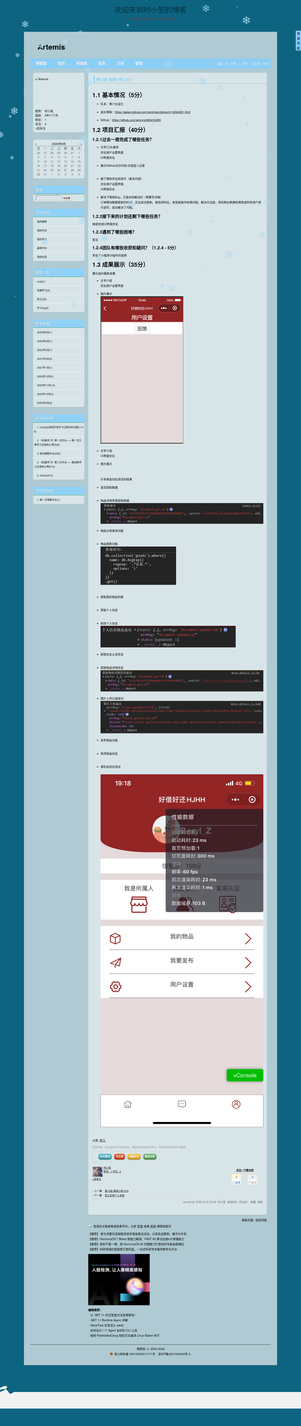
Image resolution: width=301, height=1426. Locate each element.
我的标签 (42, 257)
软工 (102, 1140)
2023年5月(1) (44, 341)
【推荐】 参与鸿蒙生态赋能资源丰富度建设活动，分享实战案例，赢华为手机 (137, 1234)
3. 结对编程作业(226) (48, 453)
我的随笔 (42, 221)
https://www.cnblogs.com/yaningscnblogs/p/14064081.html (152, 112)
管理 (139, 64)
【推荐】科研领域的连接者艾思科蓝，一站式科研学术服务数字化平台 (132, 1249)
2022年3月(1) (44, 350)
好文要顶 (105, 1156)
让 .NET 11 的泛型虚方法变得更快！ (113, 1315)
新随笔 (81, 64)
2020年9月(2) (44, 402)
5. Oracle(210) (45, 475)
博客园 (41, 64)
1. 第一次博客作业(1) (48, 499)
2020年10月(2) (45, 394)
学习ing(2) (43, 308)
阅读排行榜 (44, 418)
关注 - (117, 1171)
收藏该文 (134, 1156)
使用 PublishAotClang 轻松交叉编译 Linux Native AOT (125, 1335)
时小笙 (107, 1167)
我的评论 (42, 230)
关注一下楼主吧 (244, 1170)
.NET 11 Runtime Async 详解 (109, 1320)
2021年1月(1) (44, 367)
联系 (102, 64)
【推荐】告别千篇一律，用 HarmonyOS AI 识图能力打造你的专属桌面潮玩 (136, 1244)
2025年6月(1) (44, 332)
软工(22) (41, 299)
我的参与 (42, 239)
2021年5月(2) (44, 358)
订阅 (120, 64)
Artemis (51, 46)
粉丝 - (108, 1171)
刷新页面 (247, 1220)
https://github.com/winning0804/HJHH (136, 120)
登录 (140, 1226)
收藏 (253, 1202)
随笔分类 (43, 272)
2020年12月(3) (45, 376)
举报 (260, 1202)
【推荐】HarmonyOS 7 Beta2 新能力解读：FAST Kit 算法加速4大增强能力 (136, 1239)
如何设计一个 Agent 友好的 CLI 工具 (113, 1330)
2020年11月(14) (46, 385)
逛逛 (153, 1226)
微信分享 (150, 1156)
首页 (61, 64)
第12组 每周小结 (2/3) (117, 1191)
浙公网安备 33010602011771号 (134, 1354)
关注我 (119, 1156)
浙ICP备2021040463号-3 (174, 1354)
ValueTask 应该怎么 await (106, 1325)
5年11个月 (51, 115)
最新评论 (42, 248)
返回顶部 (261, 1220)
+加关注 (96, 1179)
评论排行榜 (44, 491)
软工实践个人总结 (114, 1195)
